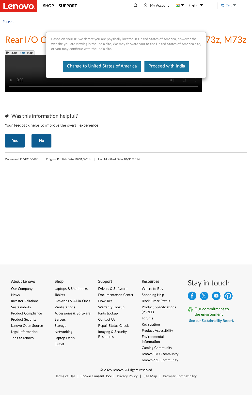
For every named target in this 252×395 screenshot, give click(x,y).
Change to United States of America (102, 66)
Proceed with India (166, 66)
